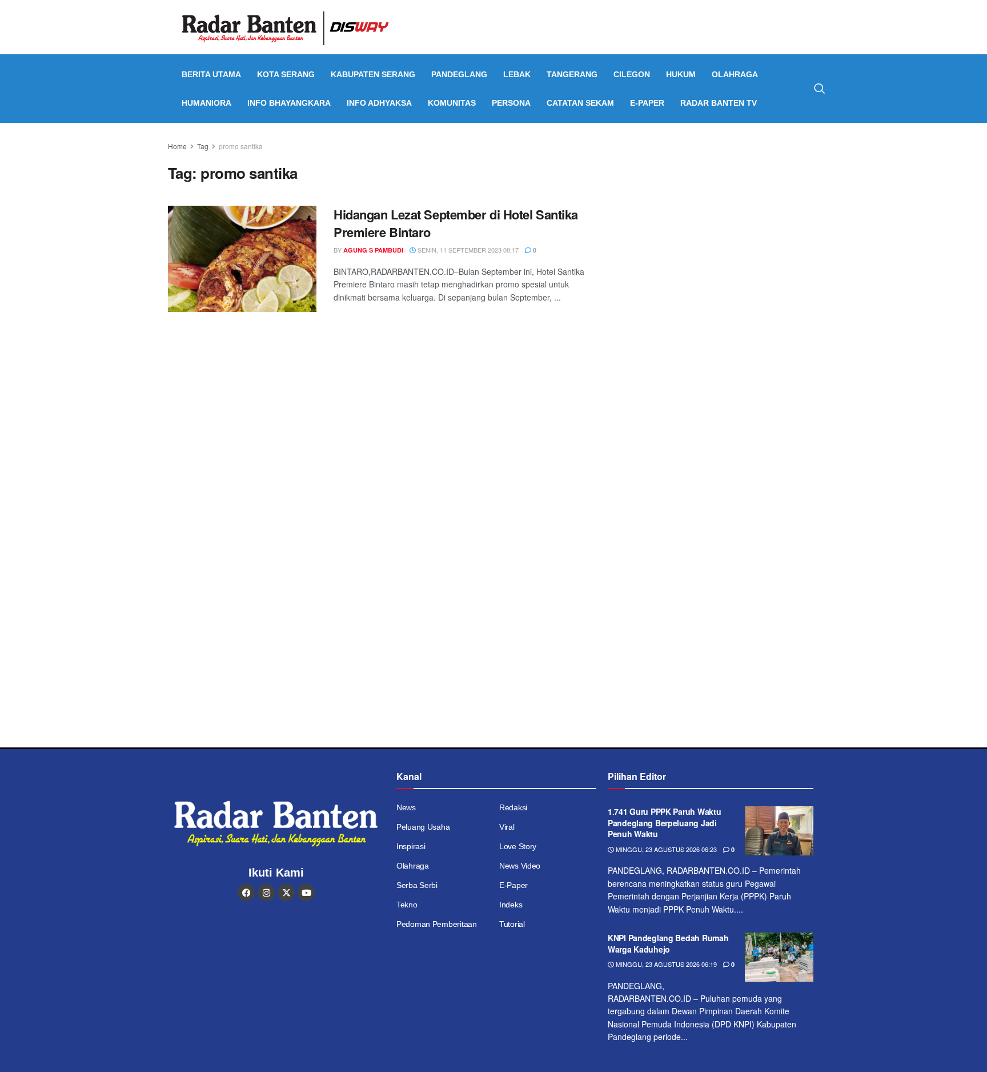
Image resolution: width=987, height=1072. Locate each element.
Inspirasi (410, 846)
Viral (507, 826)
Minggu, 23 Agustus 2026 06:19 (665, 964)
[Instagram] (266, 892)
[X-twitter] (286, 892)
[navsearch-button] (819, 88)
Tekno (407, 904)
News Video (519, 865)
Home (177, 146)
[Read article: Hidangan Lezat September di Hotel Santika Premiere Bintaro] (242, 259)
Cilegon (631, 74)
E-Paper (647, 102)
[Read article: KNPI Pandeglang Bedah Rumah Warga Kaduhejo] (779, 957)
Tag (202, 146)
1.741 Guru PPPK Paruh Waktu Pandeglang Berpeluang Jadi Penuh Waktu (664, 822)
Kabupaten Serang (373, 74)
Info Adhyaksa (379, 102)
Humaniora (206, 102)
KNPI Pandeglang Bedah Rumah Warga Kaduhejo (668, 943)
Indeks (510, 904)
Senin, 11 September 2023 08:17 (467, 249)
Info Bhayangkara (289, 102)
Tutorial (512, 924)
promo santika (241, 146)
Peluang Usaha (423, 826)
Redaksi (513, 807)
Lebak (517, 74)
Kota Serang (286, 74)
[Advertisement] (720, 220)
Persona (511, 102)
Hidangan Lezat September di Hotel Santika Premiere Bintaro (456, 223)
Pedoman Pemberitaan (436, 924)
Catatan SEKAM (580, 102)
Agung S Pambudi (373, 250)
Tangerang (572, 74)
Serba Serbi (417, 885)
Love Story (517, 846)
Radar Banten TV (718, 102)
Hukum (681, 74)
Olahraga (735, 74)
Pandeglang (459, 74)
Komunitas (452, 102)
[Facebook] (246, 892)
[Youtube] (306, 892)
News (406, 807)
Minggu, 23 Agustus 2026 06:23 (665, 849)
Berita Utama (211, 74)
